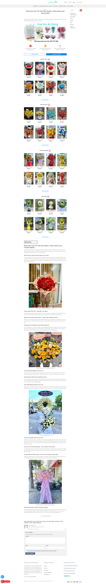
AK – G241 (29, 94)
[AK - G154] (62, 87)
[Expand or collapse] (36, 242)
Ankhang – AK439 (29, 167)
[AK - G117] (28, 113)
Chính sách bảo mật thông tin (69, 573)
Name (26, 545)
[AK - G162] (51, 87)
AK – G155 (40, 94)
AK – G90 (39, 212)
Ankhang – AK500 (62, 231)
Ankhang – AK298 (40, 76)
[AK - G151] (62, 205)
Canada (71, 20)
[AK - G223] (40, 178)
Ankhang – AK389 (62, 139)
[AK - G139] (40, 113)
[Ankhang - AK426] (40, 159)
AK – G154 (62, 94)
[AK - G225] (51, 178)
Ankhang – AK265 (62, 76)
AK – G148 (29, 185)
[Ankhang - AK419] (51, 159)
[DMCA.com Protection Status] (67, 575)
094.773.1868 (32, 576)
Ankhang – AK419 (51, 167)
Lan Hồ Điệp (70, 6)
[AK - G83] (28, 205)
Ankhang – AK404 (40, 231)
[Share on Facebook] (41, 516)
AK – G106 (51, 212)
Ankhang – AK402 (40, 139)
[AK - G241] (28, 87)
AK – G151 (62, 212)
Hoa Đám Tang (62, 6)
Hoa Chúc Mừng (43, 6)
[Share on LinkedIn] (49, 516)
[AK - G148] (28, 178)
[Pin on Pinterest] (47, 516)
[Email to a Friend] (45, 516)
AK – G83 (28, 212)
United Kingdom (73, 14)
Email (47, 545)
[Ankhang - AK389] (62, 132)
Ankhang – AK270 (51, 76)
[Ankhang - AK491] (28, 223)
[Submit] (70, 2)
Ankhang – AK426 (40, 167)
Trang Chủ (35, 6)
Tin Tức (45, 9)
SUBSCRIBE (72, 27)
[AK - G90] (40, 205)
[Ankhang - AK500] (62, 223)
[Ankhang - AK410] (28, 132)
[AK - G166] (51, 113)
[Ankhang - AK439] (28, 159)
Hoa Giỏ (55, 6)
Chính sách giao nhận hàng (69, 570)
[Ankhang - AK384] (51, 223)
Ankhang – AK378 (51, 139)
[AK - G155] (40, 87)
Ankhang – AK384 (51, 231)
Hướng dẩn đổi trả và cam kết (69, 568)
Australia (72, 24)
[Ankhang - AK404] (40, 223)
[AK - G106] (51, 205)
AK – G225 (51, 185)
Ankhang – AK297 (29, 76)
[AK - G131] (62, 178)
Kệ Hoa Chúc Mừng (48, 572)
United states (72, 16)
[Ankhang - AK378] (51, 132)
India (71, 22)
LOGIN (71, 26)
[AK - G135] (62, 113)
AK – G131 (62, 185)
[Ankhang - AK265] (62, 68)
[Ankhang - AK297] (28, 68)
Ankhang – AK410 (29, 139)
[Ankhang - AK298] (40, 68)
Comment (27, 536)
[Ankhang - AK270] (51, 68)
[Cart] (74, 2)
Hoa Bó (50, 6)
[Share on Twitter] (43, 516)
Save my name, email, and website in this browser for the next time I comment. (42, 550)
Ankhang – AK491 (29, 231)
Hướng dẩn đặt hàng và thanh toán (71, 565)
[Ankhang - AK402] (40, 132)
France (71, 18)
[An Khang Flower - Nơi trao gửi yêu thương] (53, 2)
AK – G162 (51, 94)
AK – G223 (40, 185)
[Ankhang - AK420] (62, 159)
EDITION (73, 13)
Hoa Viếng (46, 570)
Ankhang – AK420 (62, 167)
